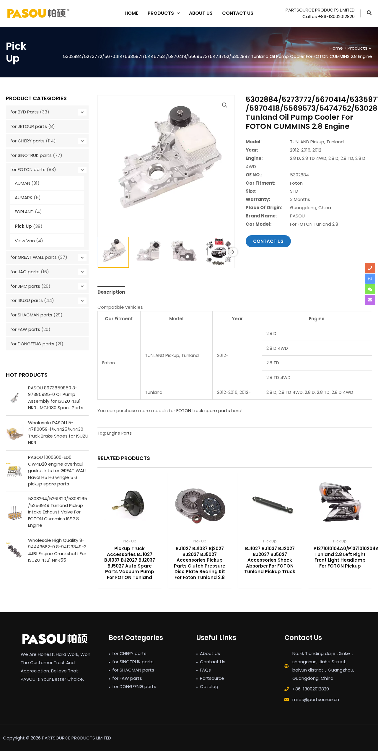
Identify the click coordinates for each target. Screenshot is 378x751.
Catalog (209, 686)
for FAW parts (25, 329)
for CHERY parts (27, 141)
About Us (210, 653)
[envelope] (370, 300)
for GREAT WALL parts (33, 257)
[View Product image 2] (148, 252)
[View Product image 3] (183, 252)
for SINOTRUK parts (31, 155)
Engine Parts (119, 433)
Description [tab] (111, 292)
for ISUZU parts (26, 300)
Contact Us (212, 662)
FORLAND (24, 212)
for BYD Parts (24, 112)
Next (233, 252)
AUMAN (22, 183)
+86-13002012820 (310, 689)
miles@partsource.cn (315, 699)
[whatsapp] (370, 279)
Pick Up (23, 226)
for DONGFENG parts (32, 344)
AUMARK (23, 197)
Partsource (212, 678)
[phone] (370, 268)
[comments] (370, 289)
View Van (25, 241)
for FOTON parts (27, 169)
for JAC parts (25, 272)
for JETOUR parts (28, 126)
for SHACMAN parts (31, 315)
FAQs (205, 670)
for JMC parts (25, 286)
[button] (369, 13)
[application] (177, 13)
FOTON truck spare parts (203, 410)
